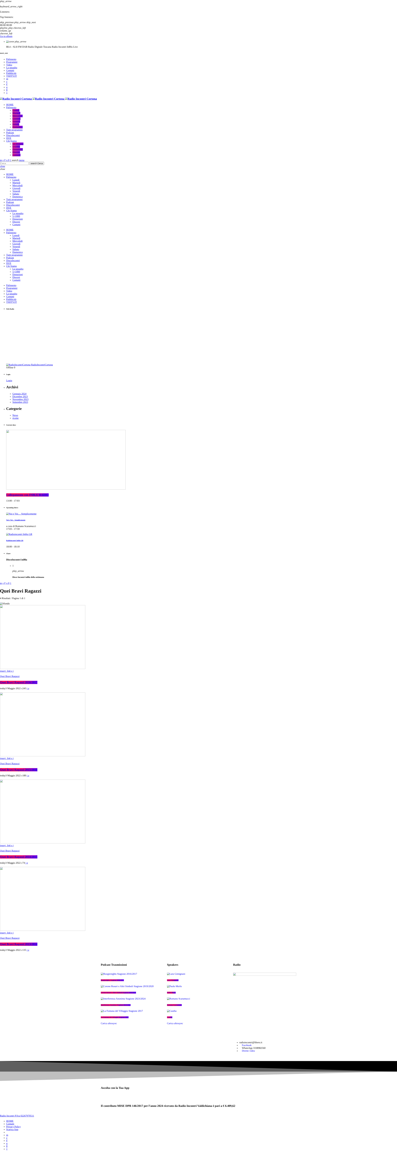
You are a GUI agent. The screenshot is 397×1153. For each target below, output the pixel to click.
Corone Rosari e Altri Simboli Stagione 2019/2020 (118, 993)
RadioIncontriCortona (42, 365)
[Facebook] (6, 90)
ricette (15, 418)
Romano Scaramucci (174, 1005)
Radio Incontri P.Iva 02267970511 (17, 1116)
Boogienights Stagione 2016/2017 (112, 980)
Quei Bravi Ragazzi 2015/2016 (18, 769)
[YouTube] (7, 79)
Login (9, 380)
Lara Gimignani (172, 980)
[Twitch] (7, 84)
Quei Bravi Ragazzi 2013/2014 (18, 944)
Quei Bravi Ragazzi (10, 676)
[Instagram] (6, 87)
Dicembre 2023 (20, 396)
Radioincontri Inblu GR (14, 541)
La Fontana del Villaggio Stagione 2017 (115, 1017)
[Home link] (48, 98)
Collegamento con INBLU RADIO (27, 495)
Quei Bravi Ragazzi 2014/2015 (18, 857)
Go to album (6, 36)
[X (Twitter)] (6, 81)
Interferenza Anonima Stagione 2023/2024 (116, 1005)
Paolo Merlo (171, 993)
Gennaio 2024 (19, 394)
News (15, 415)
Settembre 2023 (20, 402)
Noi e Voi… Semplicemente (15, 520)
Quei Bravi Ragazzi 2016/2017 (18, 682)
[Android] (6, 92)
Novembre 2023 (20, 399)
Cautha (169, 1017)
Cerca (37, 163)
